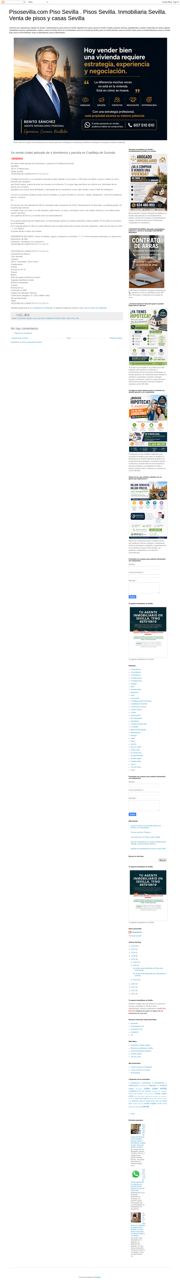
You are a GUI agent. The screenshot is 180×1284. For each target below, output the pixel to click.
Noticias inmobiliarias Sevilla (142, 1048)
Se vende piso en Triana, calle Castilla (145, 837)
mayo (135, 962)
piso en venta (136, 747)
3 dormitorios (136, 672)
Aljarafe (29, 318)
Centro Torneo (136, 710)
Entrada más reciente (20, 338)
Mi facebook (135, 1073)
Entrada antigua (116, 338)
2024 (133, 953)
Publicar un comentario (23, 333)
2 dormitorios (136, 669)
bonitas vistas (136, 689)
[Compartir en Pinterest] (28, 314)
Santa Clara (135, 750)
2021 (133, 959)
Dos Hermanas (136, 718)
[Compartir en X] (23, 314)
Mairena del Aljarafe (138, 730)
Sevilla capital (136, 1054)
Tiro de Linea (136, 767)
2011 (133, 991)
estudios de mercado (139, 724)
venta (77, 318)
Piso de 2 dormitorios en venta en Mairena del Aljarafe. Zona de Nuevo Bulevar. (148, 843)
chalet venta (70, 318)
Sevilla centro (136, 761)
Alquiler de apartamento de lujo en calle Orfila (148, 849)
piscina (133, 744)
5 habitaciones (136, 678)
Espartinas (135, 721)
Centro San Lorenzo (138, 707)
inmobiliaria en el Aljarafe (42, 308)
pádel (133, 738)
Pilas (133, 741)
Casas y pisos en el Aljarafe (141, 1067)
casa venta (41, 318)
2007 (133, 994)
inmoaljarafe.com (137, 1026)
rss (132, 1035)
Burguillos (135, 692)
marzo (135, 980)
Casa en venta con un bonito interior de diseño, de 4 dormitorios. (146, 827)
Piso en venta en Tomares (141, 832)
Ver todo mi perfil (135, 936)
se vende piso (136, 753)
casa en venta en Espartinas (95, 308)
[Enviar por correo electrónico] (17, 314)
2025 (133, 949)
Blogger (98, 1277)
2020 (133, 984)
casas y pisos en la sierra (140, 1070)
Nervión (134, 736)
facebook (134, 1023)
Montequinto (135, 733)
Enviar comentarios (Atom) (32, 342)
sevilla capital (136, 758)
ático (132, 687)
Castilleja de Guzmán (52, 318)
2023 (133, 956)
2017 (133, 987)
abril (135, 965)
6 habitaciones (136, 681)
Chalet (63, 318)
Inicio (69, 338)
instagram (134, 1032)
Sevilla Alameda (137, 756)
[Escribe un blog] (20, 314)
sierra (133, 764)
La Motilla (134, 727)
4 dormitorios (21, 318)
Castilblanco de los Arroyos (141, 701)
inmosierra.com (137, 1029)
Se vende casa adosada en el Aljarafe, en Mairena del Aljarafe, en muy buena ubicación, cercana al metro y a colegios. (138, 1224)
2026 (133, 946)
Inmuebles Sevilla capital (140, 1045)
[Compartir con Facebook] (25, 314)
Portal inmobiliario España (141, 1051)
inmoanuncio (136, 932)
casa (34, 318)
